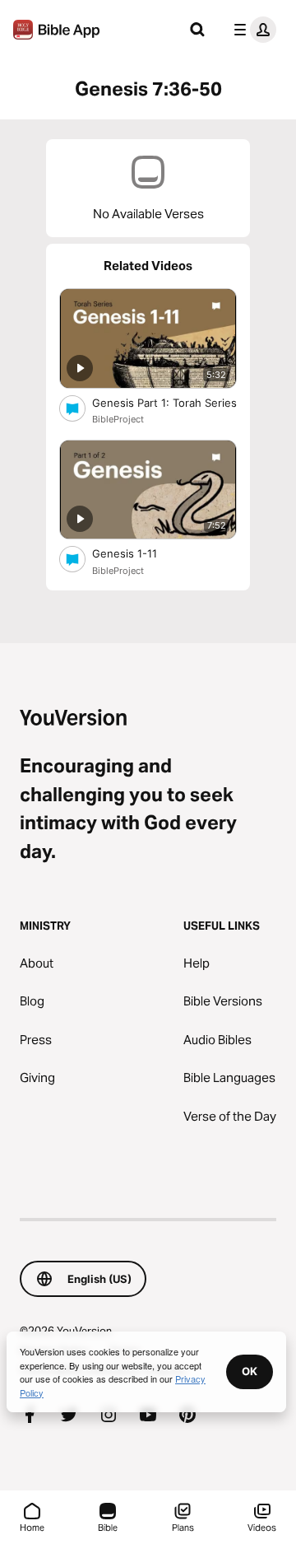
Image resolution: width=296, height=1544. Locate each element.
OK (249, 1371)
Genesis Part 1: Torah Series (164, 402)
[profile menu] (251, 29)
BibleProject (118, 419)
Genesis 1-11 (138, 553)
